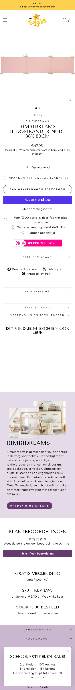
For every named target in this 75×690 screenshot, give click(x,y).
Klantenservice (36, 629)
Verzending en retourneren (37, 315)
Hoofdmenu (36, 638)
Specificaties (37, 307)
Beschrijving (37, 291)
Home (37, 115)
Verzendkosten (31, 149)
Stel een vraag (37, 257)
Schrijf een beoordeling (37, 553)
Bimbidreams (37, 121)
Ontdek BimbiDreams (29, 505)
